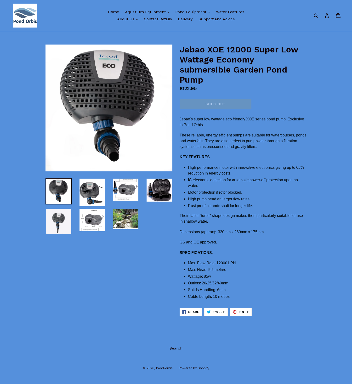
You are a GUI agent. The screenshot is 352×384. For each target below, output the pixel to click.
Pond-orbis (164, 368)
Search (176, 348)
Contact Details (158, 19)
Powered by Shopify (194, 368)
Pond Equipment (193, 11)
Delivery (185, 19)
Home (113, 12)
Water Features (230, 12)
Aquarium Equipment (148, 11)
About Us (128, 19)
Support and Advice (217, 19)
